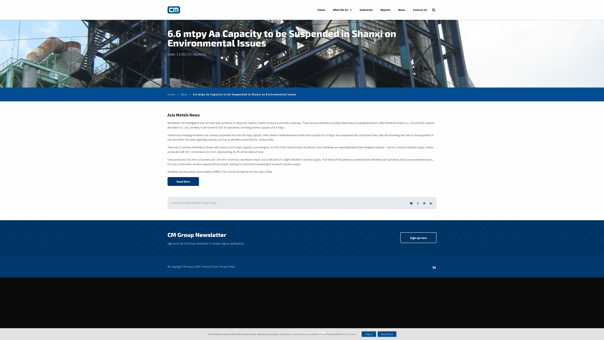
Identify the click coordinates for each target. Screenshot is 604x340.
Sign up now (418, 238)
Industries (366, 10)
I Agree (369, 334)
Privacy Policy (227, 266)
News (401, 10)
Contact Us (420, 10)
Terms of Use (209, 266)
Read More (183, 181)
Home (321, 10)
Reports (385, 10)
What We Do (340, 10)
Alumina (199, 54)
